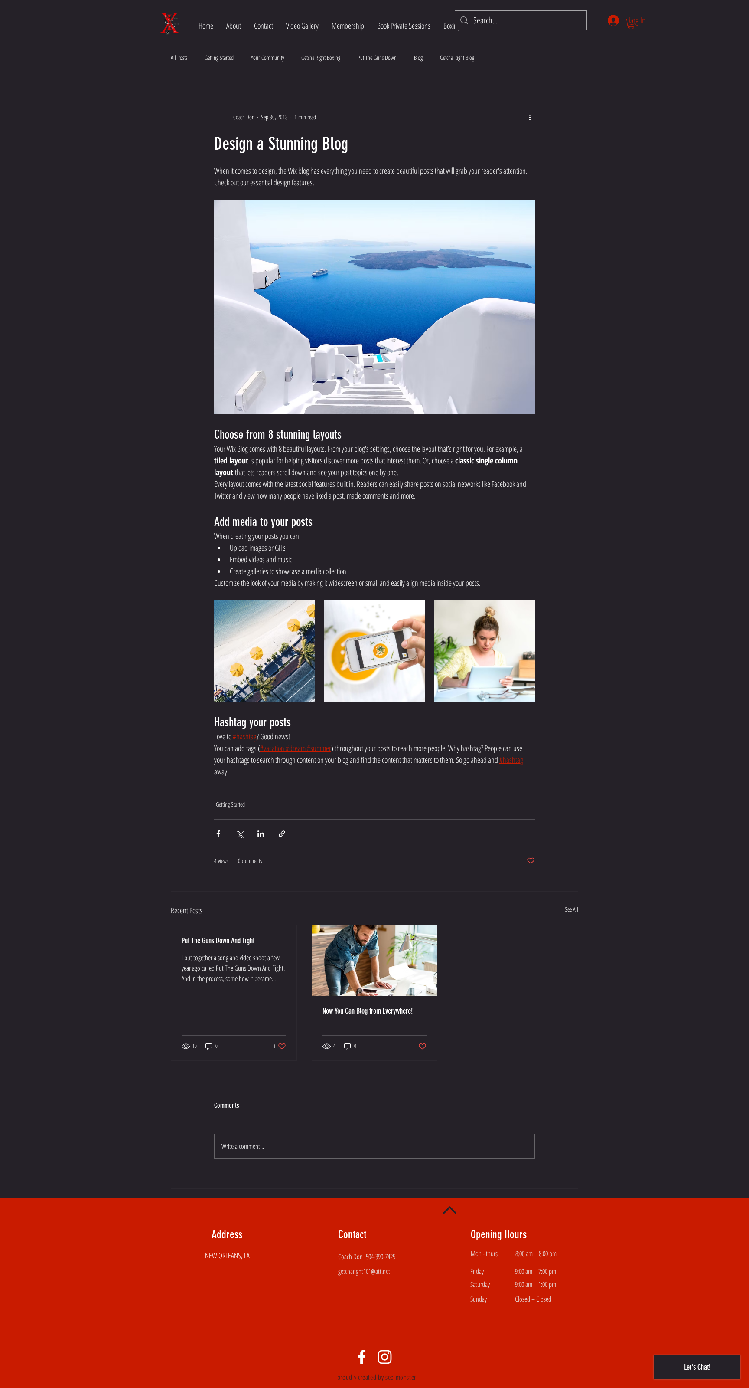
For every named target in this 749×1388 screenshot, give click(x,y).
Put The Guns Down (377, 57)
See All (571, 909)
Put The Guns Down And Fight (218, 940)
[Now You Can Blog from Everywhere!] (374, 960)
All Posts (179, 57)
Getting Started (219, 57)
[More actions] (529, 117)
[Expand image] (264, 651)
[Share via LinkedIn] (261, 834)
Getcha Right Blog (457, 57)
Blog (418, 57)
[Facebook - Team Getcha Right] (361, 1357)
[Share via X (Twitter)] (239, 834)
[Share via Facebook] (218, 834)
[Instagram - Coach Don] (384, 1357)
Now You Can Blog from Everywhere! (367, 1011)
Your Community (267, 57)
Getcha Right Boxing (320, 57)
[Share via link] (282, 834)
